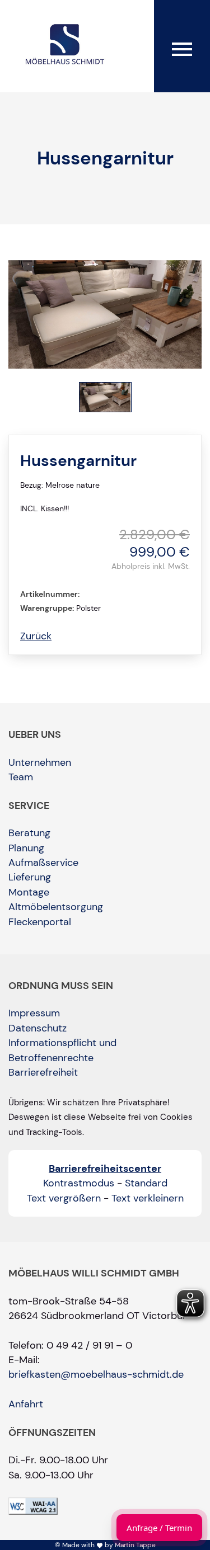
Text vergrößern (64, 1198)
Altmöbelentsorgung (55, 907)
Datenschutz (37, 1028)
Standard (146, 1183)
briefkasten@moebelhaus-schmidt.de (96, 1374)
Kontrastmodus (78, 1183)
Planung (26, 848)
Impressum (34, 1013)
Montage (28, 892)
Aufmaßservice (43, 862)
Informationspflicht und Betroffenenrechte (62, 1050)
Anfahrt (25, 1404)
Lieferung (29, 877)
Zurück (36, 636)
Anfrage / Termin (159, 1527)
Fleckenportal (39, 922)
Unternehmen (39, 762)
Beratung (29, 833)
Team (20, 777)
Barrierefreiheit (43, 1072)
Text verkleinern (147, 1198)
